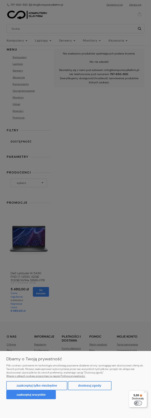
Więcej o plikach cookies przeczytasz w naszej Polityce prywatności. (46, 376)
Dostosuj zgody (89, 385)
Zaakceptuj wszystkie (31, 394)
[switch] (138, 403)
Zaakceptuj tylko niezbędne (37, 385)
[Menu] (144, 393)
